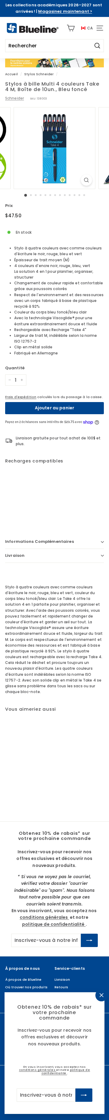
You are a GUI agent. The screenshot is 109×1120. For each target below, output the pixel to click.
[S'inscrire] (83, 1095)
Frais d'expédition (20, 397)
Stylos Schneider (39, 74)
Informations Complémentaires (39, 541)
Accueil (11, 74)
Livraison (15, 555)
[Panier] (71, 28)
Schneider (14, 98)
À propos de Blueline (23, 979)
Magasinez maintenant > (65, 11)
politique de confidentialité (65, 1071)
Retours (61, 987)
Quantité (15, 368)
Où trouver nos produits (26, 987)
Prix (9, 205)
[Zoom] (86, 180)
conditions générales (37, 1070)
